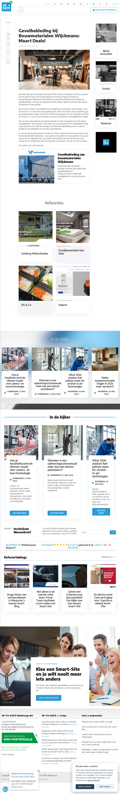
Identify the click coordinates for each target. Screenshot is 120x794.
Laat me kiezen (93, 780)
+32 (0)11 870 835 (9, 722)
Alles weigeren (105, 786)
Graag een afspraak (48, 698)
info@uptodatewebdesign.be (14, 724)
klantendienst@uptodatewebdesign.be (18, 727)
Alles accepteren (85, 786)
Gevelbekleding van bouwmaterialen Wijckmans (71, 158)
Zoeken (115, 4)
